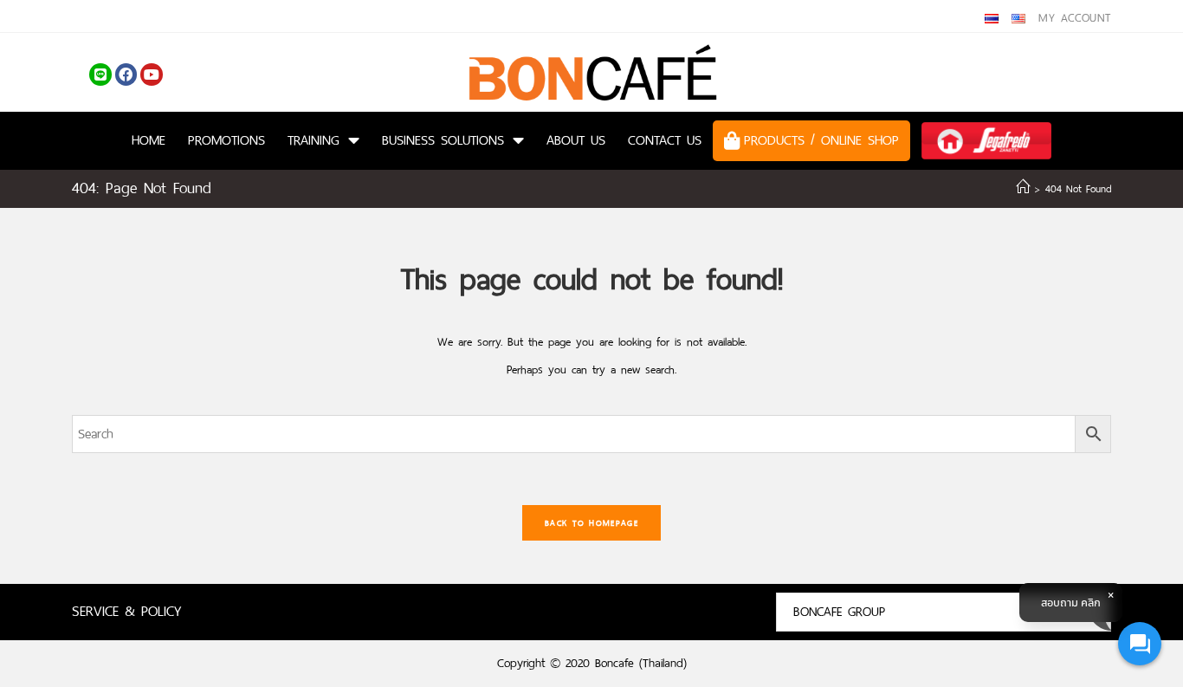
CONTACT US (664, 140)
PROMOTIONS (226, 140)
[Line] (100, 74)
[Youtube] (151, 74)
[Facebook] (126, 74)
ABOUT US (575, 140)
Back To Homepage (591, 522)
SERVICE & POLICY (126, 611)
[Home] (1023, 189)
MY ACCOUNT (1074, 18)
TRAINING (313, 140)
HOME (148, 140)
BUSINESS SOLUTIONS (443, 140)
